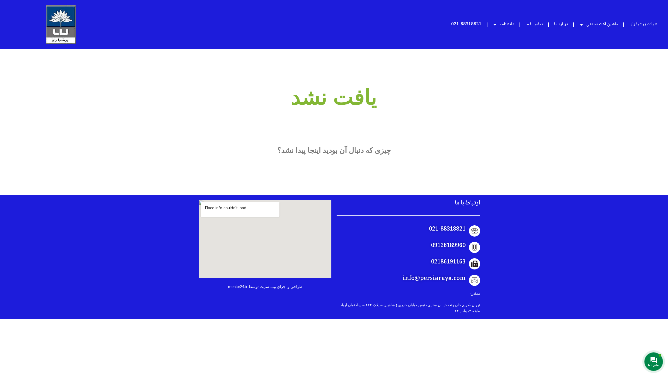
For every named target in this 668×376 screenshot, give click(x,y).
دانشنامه (507, 24)
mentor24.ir (237, 286)
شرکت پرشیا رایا (643, 24)
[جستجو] (288, 178)
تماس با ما (534, 24)
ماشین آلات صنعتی (602, 24)
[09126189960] (474, 247)
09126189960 (448, 246)
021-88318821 (466, 24)
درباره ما (561, 24)
